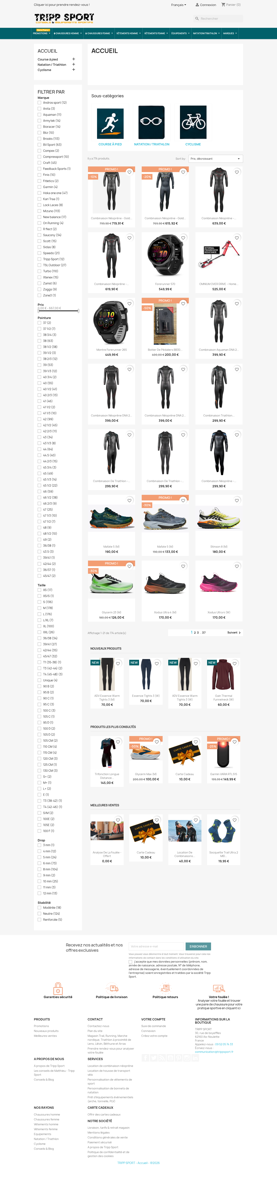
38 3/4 (50, 335)
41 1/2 (49, 407)
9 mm (49, 875)
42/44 (49, 564)
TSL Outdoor (55, 265)
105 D (49, 735)
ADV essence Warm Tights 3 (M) (107, 697)
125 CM (50, 765)
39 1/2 (49, 353)
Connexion (148, 1031)
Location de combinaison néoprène (110, 1066)
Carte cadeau (185, 774)
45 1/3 (50, 479)
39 (48, 365)
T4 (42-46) (52, 807)
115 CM (50, 753)
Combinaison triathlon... (219, 415)
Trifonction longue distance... (107, 776)
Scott (50, 241)
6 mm (50, 863)
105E (48, 825)
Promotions (41, 1026)
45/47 (49, 576)
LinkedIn (195, 1058)
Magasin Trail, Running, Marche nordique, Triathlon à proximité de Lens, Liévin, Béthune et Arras (109, 1039)
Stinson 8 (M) (219, 546)
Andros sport (55, 103)
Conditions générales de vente (108, 1137)
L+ (47, 789)
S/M (48, 813)
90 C (48, 698)
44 (48, 449)
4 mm (49, 851)
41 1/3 (50, 413)
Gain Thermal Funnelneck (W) (223, 697)
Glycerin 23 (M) (111, 612)
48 (47, 528)
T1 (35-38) (52, 662)
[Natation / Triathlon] (152, 122)
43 (48, 437)
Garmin (50, 187)
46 (48, 492)
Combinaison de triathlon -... (111, 481)
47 (48, 510)
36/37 (49, 570)
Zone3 (49, 295)
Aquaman (52, 115)
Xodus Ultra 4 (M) (165, 612)
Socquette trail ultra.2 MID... (223, 854)
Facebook (145, 1058)
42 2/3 (50, 431)
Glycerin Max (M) (146, 774)
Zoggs (50, 289)
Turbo (50, 271)
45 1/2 (50, 485)
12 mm (50, 893)
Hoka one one (55, 193)
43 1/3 (49, 443)
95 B (48, 692)
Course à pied (48, 59)
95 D (48, 723)
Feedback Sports (57, 169)
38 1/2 (50, 347)
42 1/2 (50, 425)
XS (48, 590)
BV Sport (52, 145)
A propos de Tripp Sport (49, 1066)
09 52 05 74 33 (224, 1044)
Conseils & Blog (44, 1079)
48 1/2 (50, 534)
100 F (48, 831)
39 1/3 (50, 371)
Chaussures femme (46, 1119)
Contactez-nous (98, 1026)
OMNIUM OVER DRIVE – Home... (219, 284)
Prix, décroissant (216, 158)
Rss (162, 1058)
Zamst (50, 283)
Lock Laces (53, 205)
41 (48, 401)
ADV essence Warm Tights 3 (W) (184, 697)
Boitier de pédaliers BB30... (165, 349)
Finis (49, 175)
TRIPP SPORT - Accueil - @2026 (138, 1163)
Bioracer (52, 127)
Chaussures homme (47, 1114)
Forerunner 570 (165, 284)
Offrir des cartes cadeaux (104, 1114)
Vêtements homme (46, 1124)
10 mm (50, 881)
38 (48, 341)
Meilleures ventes (45, 1036)
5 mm (50, 857)
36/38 (49, 546)
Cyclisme (44, 70)
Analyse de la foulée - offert (107, 854)
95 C (48, 704)
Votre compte (153, 1019)
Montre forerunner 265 (111, 349)
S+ (47, 777)
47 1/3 (50, 516)
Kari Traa (51, 199)
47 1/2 (49, 522)
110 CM (50, 747)
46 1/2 (50, 498)
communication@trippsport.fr (214, 1052)
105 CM (50, 741)
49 (47, 540)
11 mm (49, 887)
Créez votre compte (154, 1036)
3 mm (49, 845)
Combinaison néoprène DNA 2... (111, 415)
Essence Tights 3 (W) (146, 696)
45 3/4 (50, 467)
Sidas (49, 247)
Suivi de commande (153, 1026)
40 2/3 (50, 395)
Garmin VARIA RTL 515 (223, 774)
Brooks (51, 139)
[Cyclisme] (193, 122)
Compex (51, 151)
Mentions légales (99, 1132)
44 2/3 (50, 461)
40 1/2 (50, 389)
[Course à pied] (110, 122)
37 (47, 323)
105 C (49, 717)
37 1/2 (49, 329)
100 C (49, 711)
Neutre (51, 914)
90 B (48, 686)
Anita (49, 109)
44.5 (49, 455)
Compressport (56, 157)
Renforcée (52, 920)
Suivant (234, 632)
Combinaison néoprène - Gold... (111, 218)
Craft (50, 163)
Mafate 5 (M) (111, 546)
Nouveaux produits (46, 1031)
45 (48, 473)
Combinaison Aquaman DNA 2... (219, 349)
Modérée (52, 908)
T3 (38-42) (52, 801)
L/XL (48, 620)
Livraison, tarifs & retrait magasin (109, 1127)
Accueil (47, 51)
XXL (49, 632)
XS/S (48, 596)
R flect (50, 229)
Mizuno (51, 211)
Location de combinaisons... (184, 854)
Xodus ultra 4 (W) (219, 612)
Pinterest (178, 1058)
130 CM (50, 771)
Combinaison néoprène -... (219, 218)
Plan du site (95, 1031)
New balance (55, 217)
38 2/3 (50, 359)
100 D (49, 729)
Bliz (48, 133)
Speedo (51, 253)
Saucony (52, 235)
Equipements (42, 1134)
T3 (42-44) (53, 668)
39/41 (49, 558)
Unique (50, 680)
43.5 (48, 552)
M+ (47, 783)
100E (49, 819)
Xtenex (51, 277)
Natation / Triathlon (52, 65)
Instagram (187, 1058)
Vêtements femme (46, 1129)
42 (48, 419)
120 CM (50, 759)
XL (48, 626)
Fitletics (51, 181)
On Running (53, 223)
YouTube (170, 1058)
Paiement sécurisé (100, 1142)
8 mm (50, 869)
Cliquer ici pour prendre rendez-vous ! (62, 5)
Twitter (154, 1058)
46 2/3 (50, 504)
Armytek (52, 121)
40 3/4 (50, 377)
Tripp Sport (54, 259)
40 (48, 383)
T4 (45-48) (53, 674)
